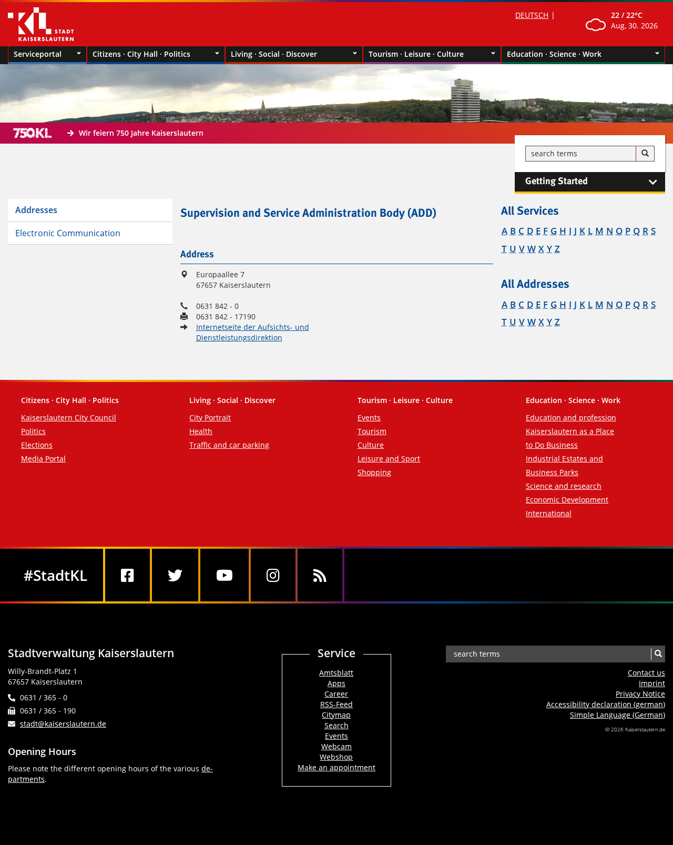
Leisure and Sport (389, 459)
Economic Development (567, 500)
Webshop (336, 757)
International (549, 513)
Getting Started (556, 181)
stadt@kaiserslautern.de (63, 724)
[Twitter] (175, 575)
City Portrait (210, 417)
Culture (371, 445)
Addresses (36, 210)
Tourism (372, 431)
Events (369, 417)
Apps (336, 683)
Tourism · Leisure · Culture (416, 54)
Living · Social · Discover (274, 54)
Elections (37, 445)
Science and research (563, 486)
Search (336, 725)
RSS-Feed (336, 704)
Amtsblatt (336, 673)
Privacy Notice (640, 694)
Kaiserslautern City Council (68, 417)
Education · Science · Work (554, 54)
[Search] (645, 153)
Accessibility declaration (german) (605, 704)
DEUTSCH (531, 15)
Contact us (646, 673)
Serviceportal (38, 54)
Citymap (336, 715)
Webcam (336, 746)
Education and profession (571, 417)
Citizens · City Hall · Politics (141, 54)
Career (336, 694)
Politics (33, 431)
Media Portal (43, 459)
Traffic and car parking (229, 445)
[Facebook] (127, 575)
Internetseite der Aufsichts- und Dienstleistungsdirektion (252, 332)
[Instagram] (273, 575)
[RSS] (320, 575)
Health (200, 431)
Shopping (374, 472)
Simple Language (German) (617, 715)
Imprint (652, 683)
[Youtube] (224, 575)
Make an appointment (336, 767)
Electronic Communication (67, 233)
